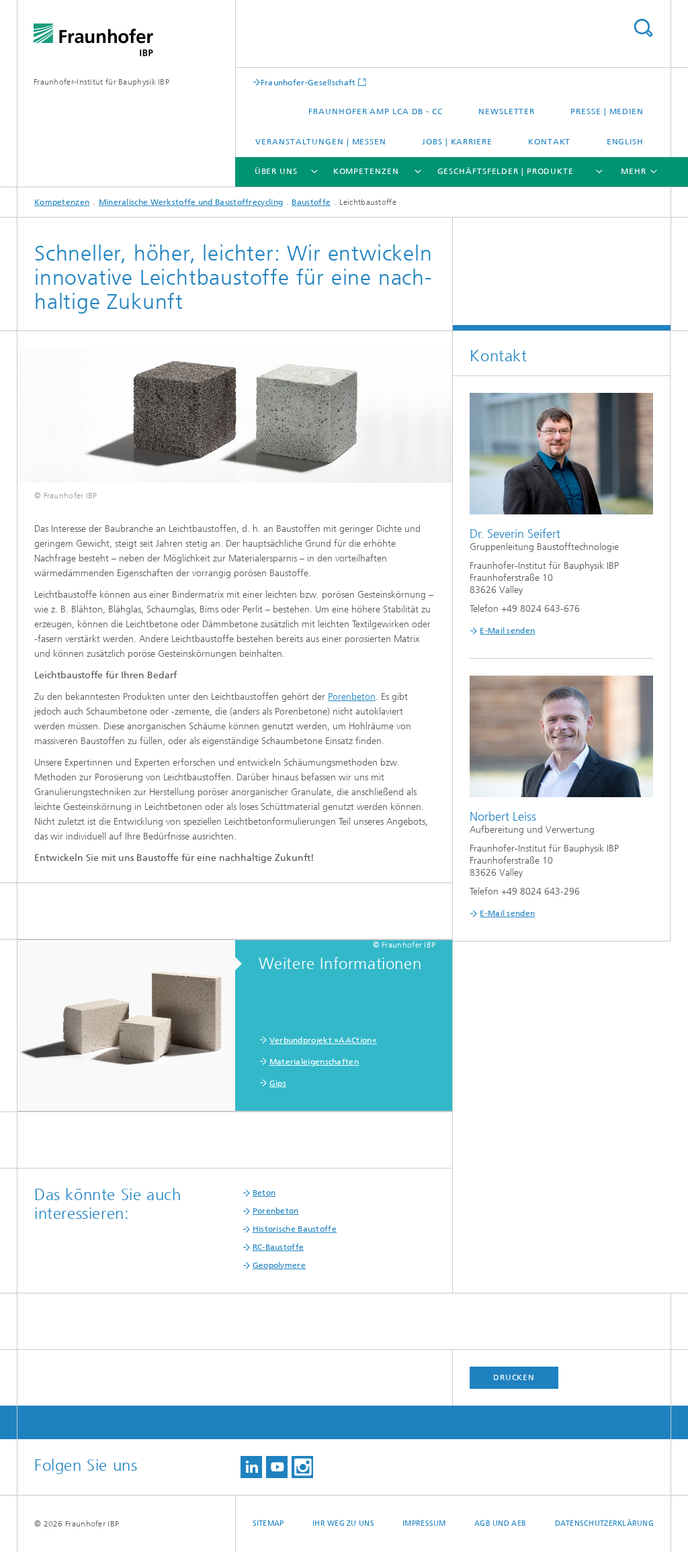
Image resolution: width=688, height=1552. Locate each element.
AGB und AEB (500, 1523)
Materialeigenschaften (314, 1061)
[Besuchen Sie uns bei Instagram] (302, 1467)
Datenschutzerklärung (604, 1523)
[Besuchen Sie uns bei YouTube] (277, 1467)
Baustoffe (311, 202)
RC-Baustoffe (278, 1247)
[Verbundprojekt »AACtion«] (133, 1026)
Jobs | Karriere (457, 141)
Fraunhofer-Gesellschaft (308, 82)
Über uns (276, 171)
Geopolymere (279, 1265)
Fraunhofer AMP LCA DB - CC (375, 111)
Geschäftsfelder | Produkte (505, 171)
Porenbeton (352, 696)
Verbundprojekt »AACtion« (323, 1040)
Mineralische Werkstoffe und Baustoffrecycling (191, 202)
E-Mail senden (507, 630)
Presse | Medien (607, 111)
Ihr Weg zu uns (343, 1523)
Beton (264, 1192)
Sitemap (268, 1523)
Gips (277, 1083)
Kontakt (549, 141)
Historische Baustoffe (295, 1229)
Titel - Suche (643, 28)
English (625, 141)
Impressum (423, 1523)
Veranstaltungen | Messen (320, 141)
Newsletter (506, 111)
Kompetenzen (366, 171)
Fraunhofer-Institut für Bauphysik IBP (101, 82)
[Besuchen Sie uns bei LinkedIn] (251, 1467)
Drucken (514, 1377)
